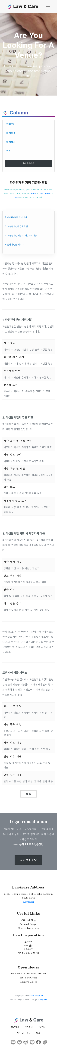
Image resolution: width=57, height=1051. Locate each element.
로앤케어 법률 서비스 (14, 244)
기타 (8, 151)
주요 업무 (28, 945)
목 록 (28, 794)
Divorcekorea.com (28, 928)
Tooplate (42, 999)
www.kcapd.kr (36, 995)
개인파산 (10, 142)
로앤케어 (28, 941)
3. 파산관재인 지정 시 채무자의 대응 (21, 235)
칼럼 (38, 1033)
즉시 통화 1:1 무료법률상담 (28, 844)
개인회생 (10, 133)
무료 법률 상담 (28, 860)
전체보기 (10, 124)
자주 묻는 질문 (24, 1033)
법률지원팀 (28, 949)
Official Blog (28, 920)
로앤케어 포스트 (45, 193)
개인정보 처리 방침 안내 (28, 953)
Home (33, 193)
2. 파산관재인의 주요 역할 (16, 226)
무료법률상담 (28, 163)
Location (28, 902)
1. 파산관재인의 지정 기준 (16, 217)
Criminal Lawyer (28, 924)
